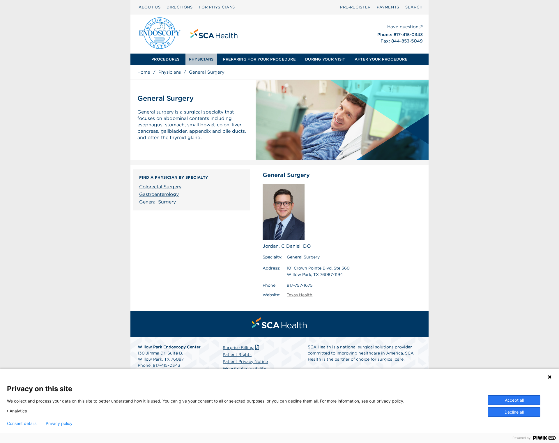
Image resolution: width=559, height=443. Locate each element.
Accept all (514, 400)
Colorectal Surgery (160, 186)
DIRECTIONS (180, 7)
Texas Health (299, 295)
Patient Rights (237, 354)
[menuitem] (165, 59)
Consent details (21, 423)
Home (143, 72)
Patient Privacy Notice (245, 361)
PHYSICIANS (201, 59)
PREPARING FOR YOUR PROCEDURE (259, 59)
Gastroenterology (159, 194)
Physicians (169, 72)
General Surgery (157, 202)
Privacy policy (59, 423)
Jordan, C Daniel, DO (287, 246)
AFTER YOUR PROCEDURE (381, 59)
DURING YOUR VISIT (325, 59)
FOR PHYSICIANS (217, 7)
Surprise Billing (238, 347)
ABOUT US (149, 7)
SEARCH (414, 7)
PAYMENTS (388, 7)
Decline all (514, 412)
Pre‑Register (355, 7)
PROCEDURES (165, 59)
